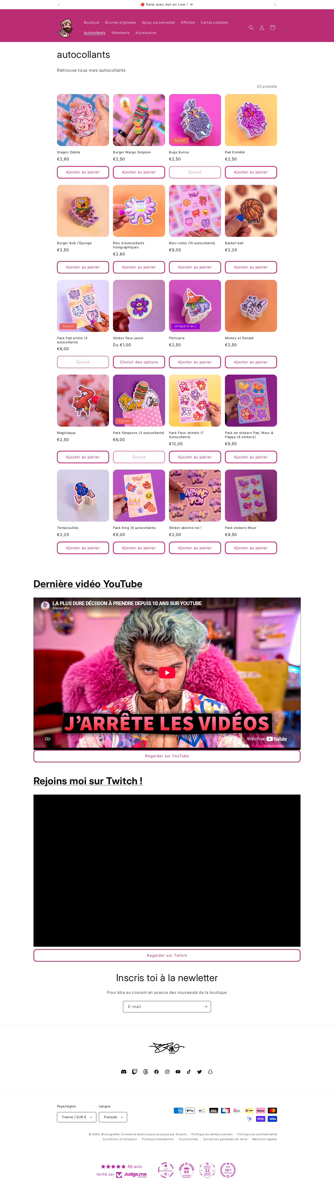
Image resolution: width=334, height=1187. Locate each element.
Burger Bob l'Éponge (74, 243)
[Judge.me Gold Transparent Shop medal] (166, 1170)
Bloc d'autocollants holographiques (128, 245)
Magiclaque (66, 433)
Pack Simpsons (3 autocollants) (139, 433)
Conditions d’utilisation (120, 1139)
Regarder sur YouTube (167, 756)
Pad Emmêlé (235, 152)
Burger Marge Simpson (132, 152)
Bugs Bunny (179, 152)
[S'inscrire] (205, 1006)
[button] (251, 27)
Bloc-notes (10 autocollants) (192, 243)
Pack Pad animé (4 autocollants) (72, 340)
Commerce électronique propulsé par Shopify (154, 1134)
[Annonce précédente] (58, 4)
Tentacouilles (68, 528)
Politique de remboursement (212, 1134)
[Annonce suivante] (275, 4)
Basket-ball (234, 243)
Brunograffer (110, 1134)
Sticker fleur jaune (128, 338)
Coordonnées (188, 1139)
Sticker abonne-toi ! (185, 528)
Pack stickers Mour (240, 528)
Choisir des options (139, 362)
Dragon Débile (68, 152)
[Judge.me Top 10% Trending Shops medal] (228, 1170)
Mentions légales (264, 1139)
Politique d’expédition (158, 1139)
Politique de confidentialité (257, 1134)
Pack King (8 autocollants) (134, 528)
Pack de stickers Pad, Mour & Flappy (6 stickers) (249, 435)
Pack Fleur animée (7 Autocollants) (186, 435)
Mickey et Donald (239, 338)
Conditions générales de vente (225, 1139)
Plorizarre (177, 338)
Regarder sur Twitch (167, 955)
